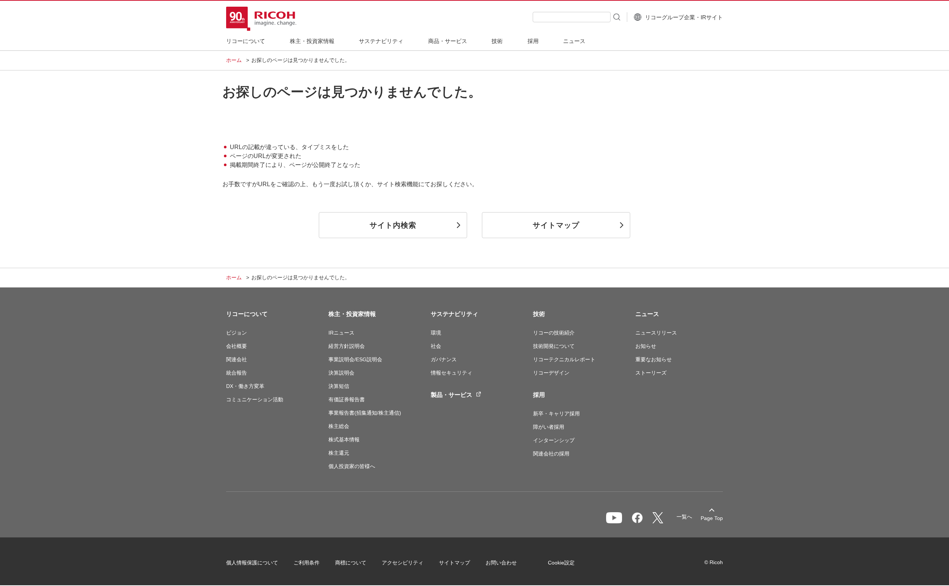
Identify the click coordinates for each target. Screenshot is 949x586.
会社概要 (236, 346)
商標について (350, 563)
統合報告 (236, 373)
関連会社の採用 (551, 454)
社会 (436, 346)
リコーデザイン (551, 373)
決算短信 (338, 386)
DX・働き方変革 (245, 386)
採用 (539, 395)
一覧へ (684, 517)
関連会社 (236, 359)
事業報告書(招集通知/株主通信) (364, 413)
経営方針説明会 (346, 346)
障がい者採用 (548, 427)
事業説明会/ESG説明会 (355, 359)
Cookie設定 (561, 563)
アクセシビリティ (402, 563)
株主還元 (338, 453)
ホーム (234, 60)
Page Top (712, 518)
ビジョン (236, 333)
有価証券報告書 (346, 399)
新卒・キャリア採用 (556, 414)
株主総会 (338, 426)
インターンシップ (554, 440)
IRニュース (341, 333)
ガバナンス (444, 359)
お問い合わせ (501, 563)
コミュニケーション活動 (254, 399)
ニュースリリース (656, 333)
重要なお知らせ (653, 359)
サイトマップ (454, 563)
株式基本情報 (344, 439)
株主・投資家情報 (352, 314)
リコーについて (247, 314)
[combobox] (572, 17)
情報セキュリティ (451, 373)
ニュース (647, 314)
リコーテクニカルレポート (564, 359)
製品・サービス (451, 395)
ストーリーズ (651, 373)
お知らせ (645, 346)
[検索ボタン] (616, 16)
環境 (436, 333)
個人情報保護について (252, 563)
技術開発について (554, 346)
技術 (539, 314)
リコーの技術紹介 (554, 333)
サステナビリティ (454, 314)
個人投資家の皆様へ (351, 466)
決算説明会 (341, 373)
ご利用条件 (307, 563)
